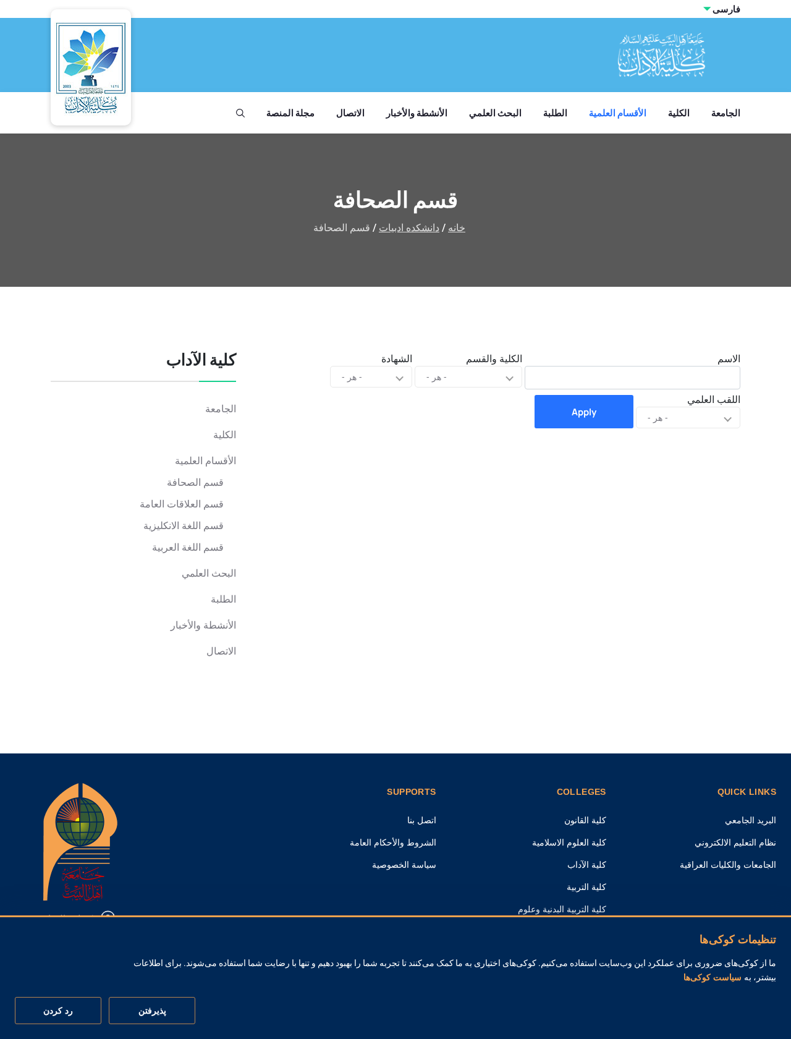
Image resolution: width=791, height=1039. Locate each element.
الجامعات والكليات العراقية (728, 865)
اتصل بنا (421, 820)
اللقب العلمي (713, 399)
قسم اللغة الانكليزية (183, 526)
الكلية (679, 112)
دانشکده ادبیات (409, 228)
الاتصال (350, 112)
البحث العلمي (495, 112)
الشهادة (396, 358)
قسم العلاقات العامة (182, 504)
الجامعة (725, 112)
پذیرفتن (152, 1011)
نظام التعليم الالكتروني (735, 842)
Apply (584, 411)
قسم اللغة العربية (188, 547)
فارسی (726, 8)
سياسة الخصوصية (404, 865)
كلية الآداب (586, 865)
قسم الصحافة (195, 482)
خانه (456, 228)
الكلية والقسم (494, 358)
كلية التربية (586, 887)
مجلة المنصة (290, 112)
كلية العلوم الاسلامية (569, 842)
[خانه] (80, 841)
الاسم (728, 358)
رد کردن (58, 1011)
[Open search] (240, 113)
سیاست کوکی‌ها (712, 978)
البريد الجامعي (750, 820)
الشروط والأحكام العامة (393, 842)
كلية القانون (585, 820)
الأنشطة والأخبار (416, 112)
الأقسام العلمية (617, 112)
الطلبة (555, 112)
